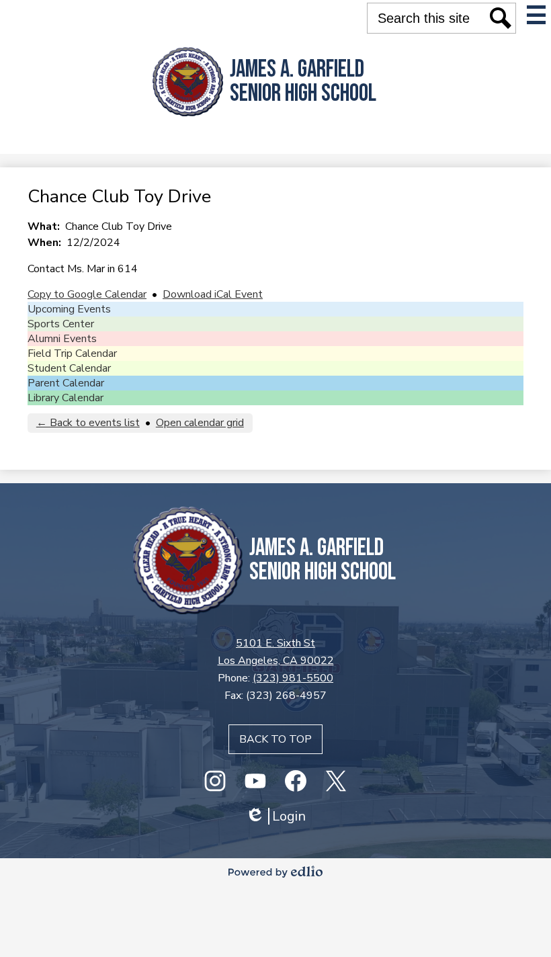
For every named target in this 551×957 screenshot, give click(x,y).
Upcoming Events (69, 309)
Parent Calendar (66, 383)
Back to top (275, 739)
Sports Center (61, 324)
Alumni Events (62, 338)
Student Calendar (69, 368)
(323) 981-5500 (293, 678)
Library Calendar (65, 397)
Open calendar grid (200, 422)
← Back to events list (88, 422)
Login (275, 816)
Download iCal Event (213, 294)
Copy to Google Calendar (87, 294)
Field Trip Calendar (72, 353)
